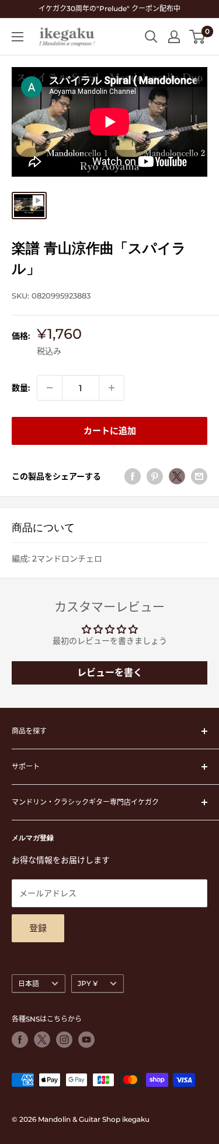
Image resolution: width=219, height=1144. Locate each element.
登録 (38, 928)
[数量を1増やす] (111, 388)
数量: (21, 387)
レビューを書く (109, 672)
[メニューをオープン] (17, 36)
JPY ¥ (88, 983)
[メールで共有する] (199, 476)
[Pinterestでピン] (155, 476)
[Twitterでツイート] (177, 476)
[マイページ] (174, 36)
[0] (197, 37)
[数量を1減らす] (49, 388)
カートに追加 (110, 430)
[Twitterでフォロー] (42, 1039)
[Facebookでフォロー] (20, 1039)
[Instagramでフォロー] (64, 1039)
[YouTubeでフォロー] (86, 1039)
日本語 (28, 983)
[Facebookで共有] (132, 476)
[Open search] (151, 36)
